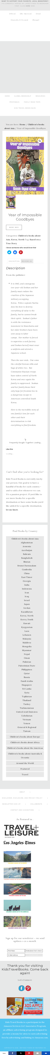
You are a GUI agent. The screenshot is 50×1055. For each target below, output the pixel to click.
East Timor (26, 577)
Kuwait (26, 623)
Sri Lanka (26, 689)
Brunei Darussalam (26, 565)
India (26, 585)
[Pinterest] (29, 1053)
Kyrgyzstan (27, 627)
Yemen (26, 723)
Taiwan (26, 731)
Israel (27, 600)
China (27, 573)
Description (14, 261)
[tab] (14, 261)
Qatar (27, 673)
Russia (27, 677)
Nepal (27, 654)
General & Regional (26, 727)
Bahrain (27, 554)
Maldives (27, 642)
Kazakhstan (27, 612)
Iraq (27, 596)
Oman (27, 658)
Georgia (27, 581)
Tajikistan (27, 696)
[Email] (37, 1053)
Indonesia (27, 589)
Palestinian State (26, 665)
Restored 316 (40, 1048)
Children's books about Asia (25, 538)
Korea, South (27, 619)
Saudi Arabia (27, 681)
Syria (26, 692)
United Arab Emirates (27, 712)
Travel (25, 774)
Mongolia (26, 646)
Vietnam (27, 719)
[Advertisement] (25, 67)
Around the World (25, 763)
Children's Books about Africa (25, 742)
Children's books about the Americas (25, 748)
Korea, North (17, 239)
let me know (12, 510)
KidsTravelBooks (25, 30)
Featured (25, 769)
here (28, 6)
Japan (27, 604)
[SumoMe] (46, 1053)
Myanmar (27, 650)
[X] (21, 1053)
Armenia (27, 546)
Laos (27, 631)
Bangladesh (27, 558)
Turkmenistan (27, 708)
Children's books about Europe (25, 737)
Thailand (27, 700)
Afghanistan (27, 542)
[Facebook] (12, 1053)
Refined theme (26, 1048)
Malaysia (27, 639)
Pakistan (27, 662)
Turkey (26, 704)
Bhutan (26, 562)
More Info (14, 227)
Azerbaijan (27, 550)
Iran (27, 592)
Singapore (27, 685)
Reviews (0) (27, 261)
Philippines (26, 669)
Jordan (26, 608)
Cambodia (27, 569)
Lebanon (27, 635)
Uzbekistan (26, 715)
